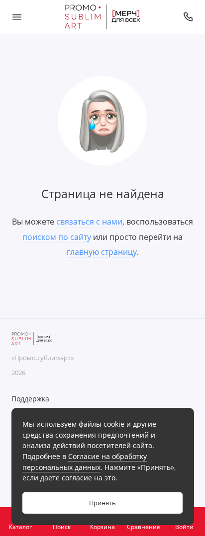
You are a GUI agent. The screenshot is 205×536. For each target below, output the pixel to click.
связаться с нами (89, 221)
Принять (102, 503)
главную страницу (102, 251)
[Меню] (17, 17)
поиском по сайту (56, 236)
